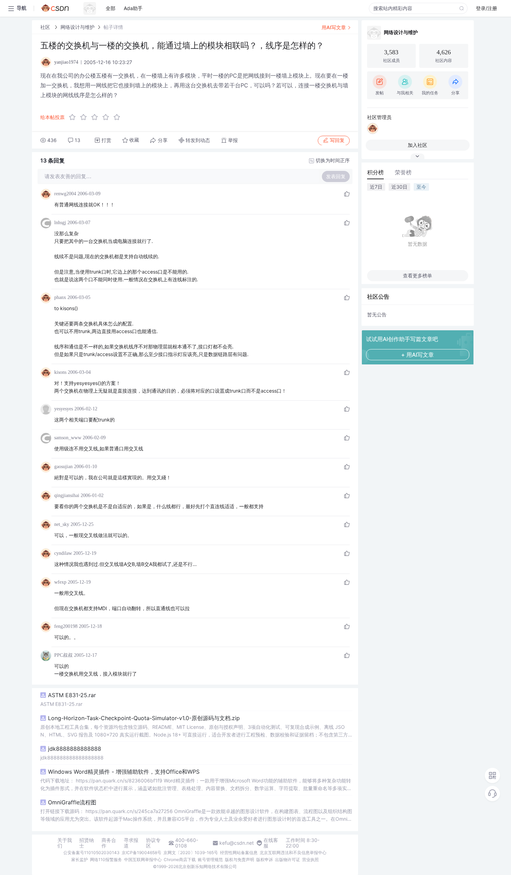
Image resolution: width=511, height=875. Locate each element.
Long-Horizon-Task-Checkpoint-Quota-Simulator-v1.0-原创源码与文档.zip (144, 718)
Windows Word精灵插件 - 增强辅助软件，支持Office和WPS (124, 771)
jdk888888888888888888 (72, 757)
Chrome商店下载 (180, 859)
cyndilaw (63, 553)
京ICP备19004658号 (141, 852)
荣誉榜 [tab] (403, 172)
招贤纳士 (86, 843)
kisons (60, 372)
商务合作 (109, 843)
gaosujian (63, 466)
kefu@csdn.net (236, 843)
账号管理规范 (210, 859)
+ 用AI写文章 (417, 354)
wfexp (60, 582)
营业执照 (310, 859)
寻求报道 (131, 843)
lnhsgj (60, 222)
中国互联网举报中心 (143, 859)
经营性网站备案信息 (239, 852)
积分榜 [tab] (375, 172)
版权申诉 (264, 859)
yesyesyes (63, 408)
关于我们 (64, 843)
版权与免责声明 (239, 859)
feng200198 (66, 626)
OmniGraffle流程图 (72, 802)
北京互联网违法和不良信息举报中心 (293, 852)
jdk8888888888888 (74, 748)
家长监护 (79, 859)
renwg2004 (65, 193)
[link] (45, 27)
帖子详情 (113, 27)
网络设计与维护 (77, 27)
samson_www (67, 437)
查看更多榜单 (417, 275)
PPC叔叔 (63, 655)
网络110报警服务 (106, 859)
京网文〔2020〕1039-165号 (190, 852)
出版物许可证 (287, 859)
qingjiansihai (66, 495)
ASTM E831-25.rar (72, 695)
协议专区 (153, 843)
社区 (45, 27)
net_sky (61, 524)
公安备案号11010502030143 (91, 852)
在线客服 (270, 843)
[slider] (96, 117)
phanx (60, 297)
